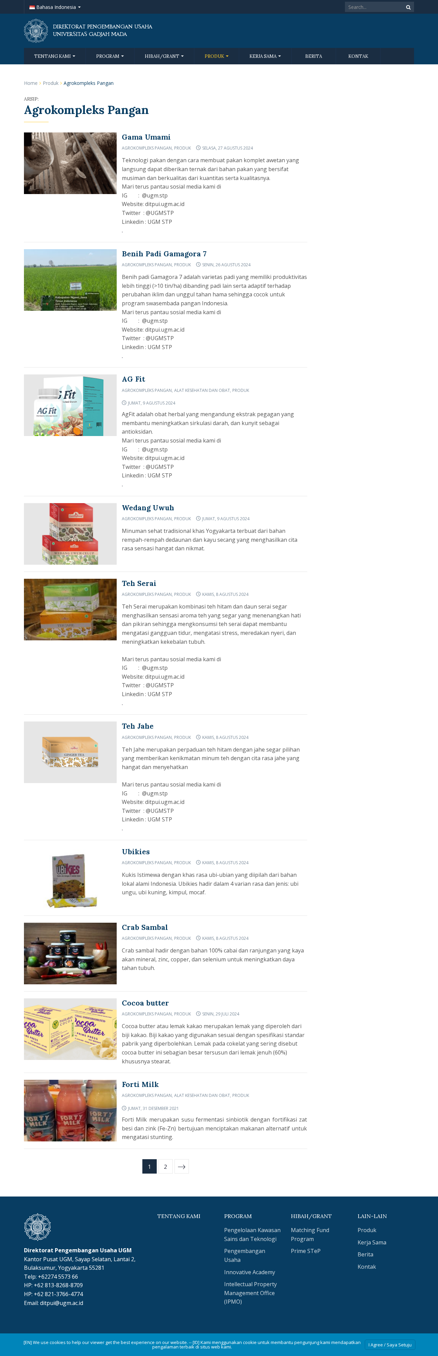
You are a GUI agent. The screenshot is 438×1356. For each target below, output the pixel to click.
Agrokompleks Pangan (147, 148)
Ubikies (136, 851)
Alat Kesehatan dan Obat (202, 390)
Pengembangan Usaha (244, 1255)
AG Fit (133, 379)
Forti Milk (140, 1084)
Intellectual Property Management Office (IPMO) (250, 1292)
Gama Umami (146, 137)
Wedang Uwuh (148, 507)
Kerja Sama (263, 56)
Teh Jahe (138, 726)
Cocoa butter (145, 1003)
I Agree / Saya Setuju (390, 1345)
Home (31, 83)
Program (108, 56)
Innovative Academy (249, 1272)
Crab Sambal (145, 927)
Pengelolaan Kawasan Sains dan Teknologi (252, 1234)
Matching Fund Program (310, 1234)
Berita (313, 56)
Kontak (358, 56)
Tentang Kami (53, 56)
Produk (215, 56)
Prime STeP (306, 1251)
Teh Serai (139, 583)
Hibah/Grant (162, 56)
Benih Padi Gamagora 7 (164, 253)
